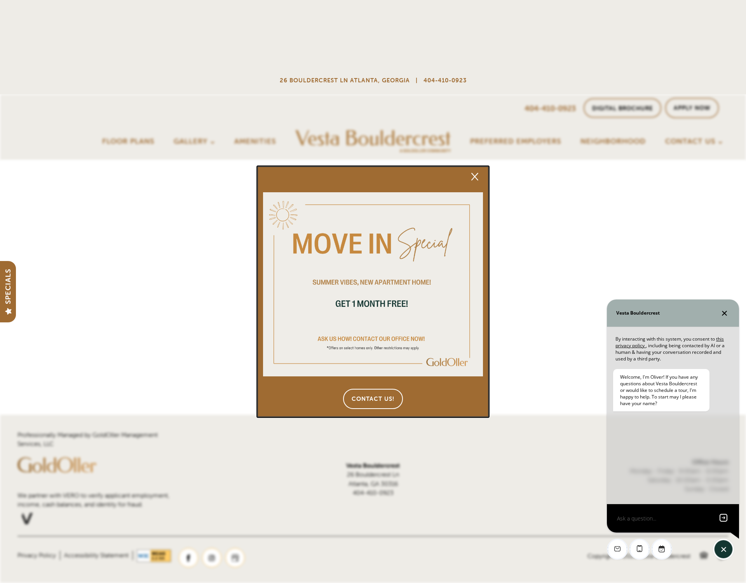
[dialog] (373, 291)
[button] (373, 399)
